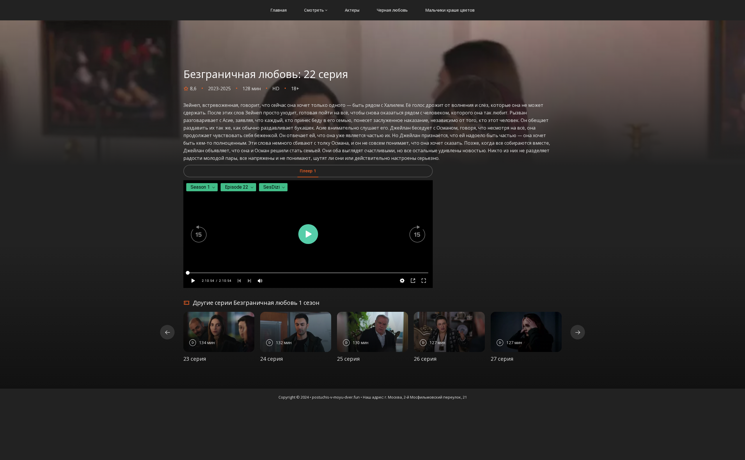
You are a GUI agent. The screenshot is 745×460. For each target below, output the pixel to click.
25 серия (348, 358)
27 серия (502, 358)
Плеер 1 (308, 171)
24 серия (271, 358)
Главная (278, 10)
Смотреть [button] (314, 10)
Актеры (352, 10)
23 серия (194, 358)
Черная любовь (392, 10)
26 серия (425, 358)
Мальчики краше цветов (450, 10)
